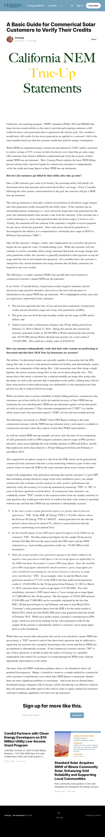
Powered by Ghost (93, 815)
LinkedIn (52, 5)
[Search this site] (72, 6)
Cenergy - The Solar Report (14, 815)
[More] (62, 6)
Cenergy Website (35, 5)
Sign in (80, 5)
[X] (59, 813)
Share (93, 39)
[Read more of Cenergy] (10, 39)
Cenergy (19, 37)
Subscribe (93, 5)
